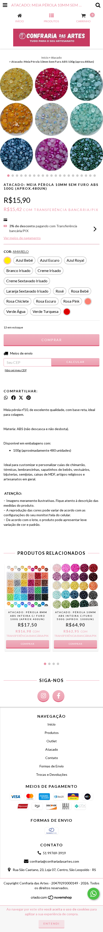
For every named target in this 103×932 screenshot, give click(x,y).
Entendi (51, 923)
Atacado (56, 57)
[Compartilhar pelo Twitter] (21, 397)
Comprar (27, 643)
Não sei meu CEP (16, 370)
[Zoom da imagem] (98, 73)
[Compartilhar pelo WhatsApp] (6, 397)
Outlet (51, 741)
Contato (51, 758)
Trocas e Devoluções (51, 774)
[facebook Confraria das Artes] (58, 696)
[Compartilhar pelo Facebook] (13, 397)
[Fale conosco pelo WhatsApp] (93, 894)
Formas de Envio (52, 766)
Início (44, 57)
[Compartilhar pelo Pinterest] (28, 397)
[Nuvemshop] (52, 898)
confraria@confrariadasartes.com (54, 861)
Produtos (52, 733)
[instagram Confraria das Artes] (43, 696)
